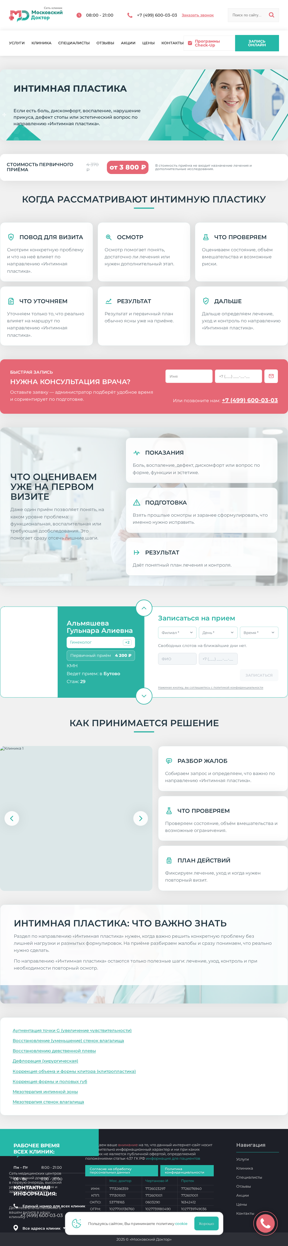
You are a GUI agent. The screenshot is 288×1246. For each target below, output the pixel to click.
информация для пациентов (173, 1158)
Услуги (17, 43)
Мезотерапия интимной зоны (45, 1091)
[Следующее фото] (140, 818)
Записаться (259, 675)
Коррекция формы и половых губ (50, 1081)
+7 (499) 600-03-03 (250, 400)
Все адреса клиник (44, 1228)
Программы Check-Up (207, 43)
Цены (148, 43)
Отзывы (105, 43)
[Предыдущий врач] (144, 608)
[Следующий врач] (144, 696)
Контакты (172, 43)
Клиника (41, 43)
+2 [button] (127, 642)
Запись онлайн (257, 43)
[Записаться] (271, 376)
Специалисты (74, 43)
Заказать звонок (198, 15)
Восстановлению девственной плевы (54, 1050)
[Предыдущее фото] (11, 818)
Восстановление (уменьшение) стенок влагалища (68, 1040)
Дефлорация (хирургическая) (45, 1061)
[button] (127, 642)
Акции (128, 43)
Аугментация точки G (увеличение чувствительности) (72, 1030)
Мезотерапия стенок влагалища (48, 1101)
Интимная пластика (122, 968)
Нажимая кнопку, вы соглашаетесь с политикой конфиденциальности (210, 687)
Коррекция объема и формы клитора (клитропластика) (74, 1071)
